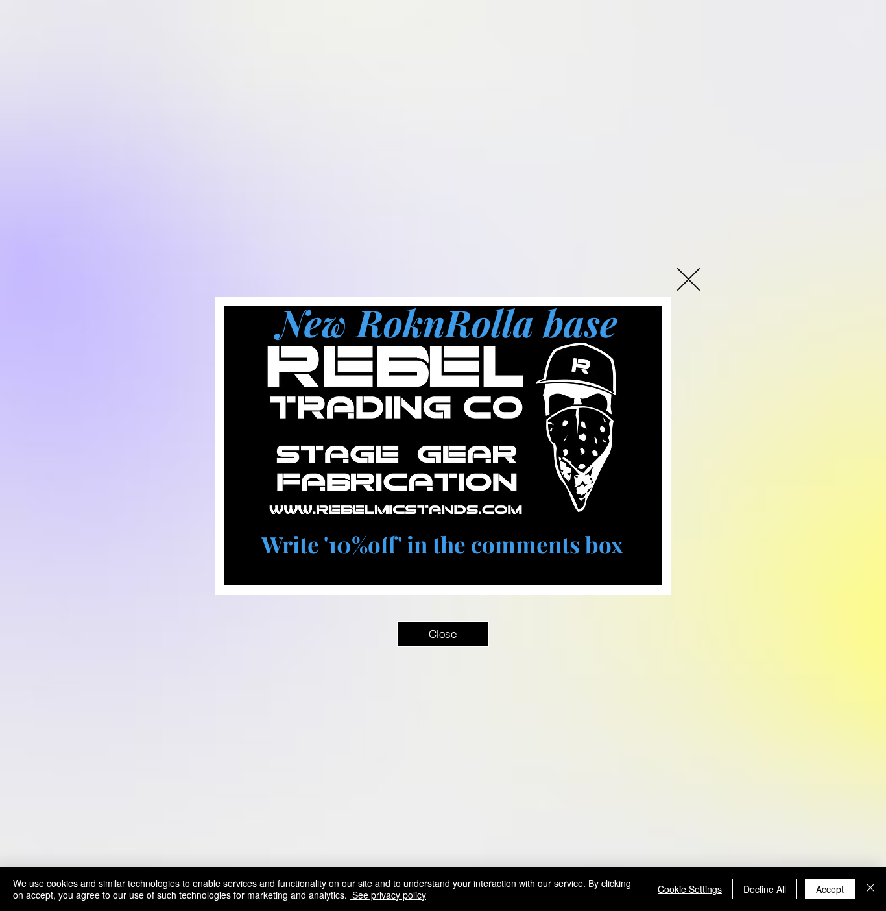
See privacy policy (388, 894)
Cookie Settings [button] (690, 888)
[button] (688, 279)
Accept (830, 888)
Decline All (764, 888)
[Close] (870, 889)
